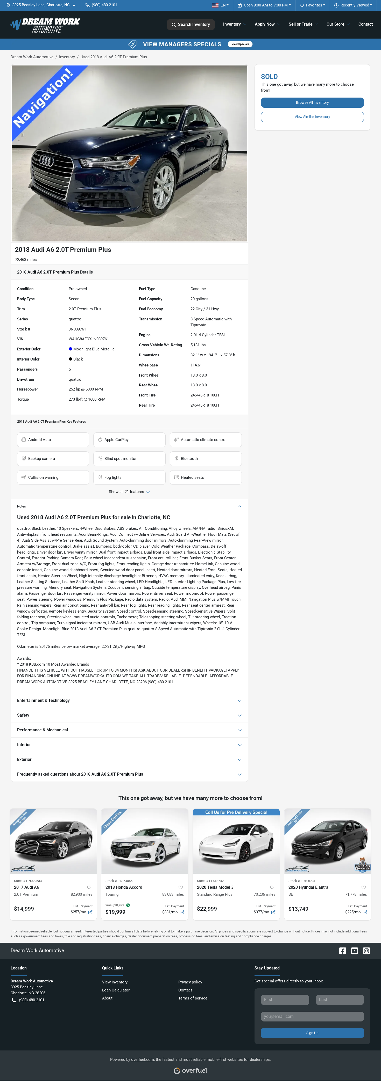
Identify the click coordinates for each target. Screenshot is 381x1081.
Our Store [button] (335, 24)
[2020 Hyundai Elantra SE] (327, 841)
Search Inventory (194, 24)
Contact (365, 24)
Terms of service (192, 998)
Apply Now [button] (265, 24)
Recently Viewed (355, 5)
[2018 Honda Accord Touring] (144, 841)
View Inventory (115, 982)
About (107, 998)
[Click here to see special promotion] (190, 44)
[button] (42, 5)
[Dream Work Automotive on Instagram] (364, 950)
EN (223, 5)
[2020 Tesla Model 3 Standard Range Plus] (236, 841)
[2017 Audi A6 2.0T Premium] (53, 841)
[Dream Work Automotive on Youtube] (352, 950)
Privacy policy (190, 982)
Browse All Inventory (312, 102)
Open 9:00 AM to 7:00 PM (266, 5)
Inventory (67, 57)
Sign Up (312, 1033)
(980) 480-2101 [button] (104, 5)
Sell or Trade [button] (301, 24)
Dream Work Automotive (32, 57)
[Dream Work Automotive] (44, 25)
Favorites (314, 5)
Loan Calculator (116, 990)
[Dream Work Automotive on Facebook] (341, 950)
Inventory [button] (232, 24)
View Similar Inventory (312, 117)
